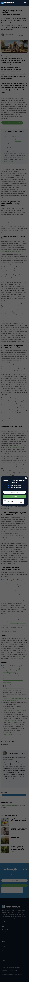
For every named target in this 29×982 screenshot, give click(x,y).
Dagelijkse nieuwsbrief (15, 485)
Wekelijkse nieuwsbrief (15, 487)
